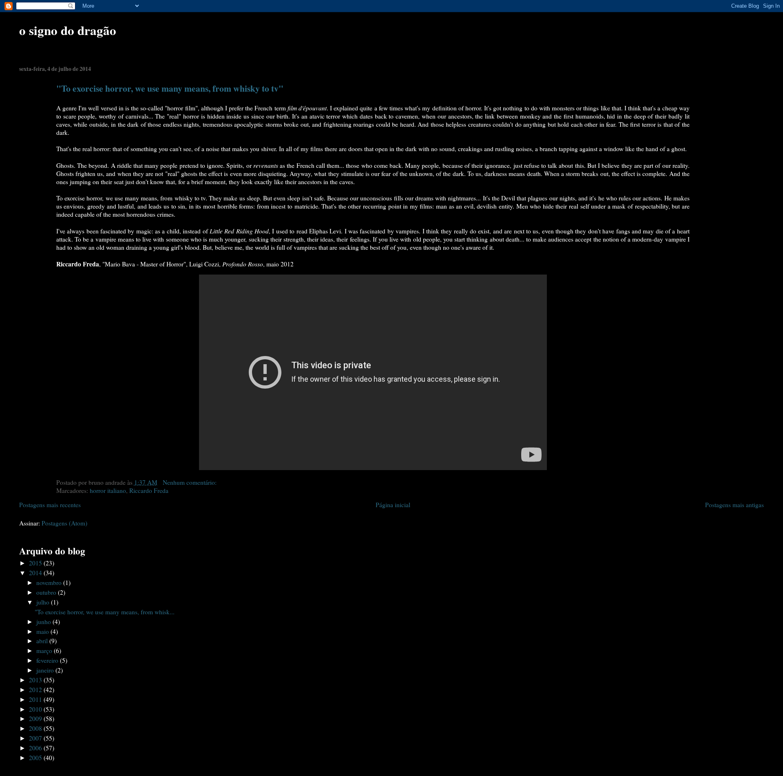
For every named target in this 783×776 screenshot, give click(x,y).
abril (42, 641)
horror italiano (108, 490)
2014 (36, 573)
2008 (36, 728)
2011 (36, 699)
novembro (49, 582)
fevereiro (48, 660)
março (45, 650)
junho (44, 622)
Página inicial (393, 505)
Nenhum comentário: (190, 482)
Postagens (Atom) (64, 523)
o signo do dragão (67, 30)
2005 (36, 758)
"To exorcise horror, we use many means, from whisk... (105, 612)
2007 (36, 738)
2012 (36, 690)
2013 (36, 680)
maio (43, 631)
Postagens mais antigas (734, 505)
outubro (47, 592)
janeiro (45, 670)
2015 (36, 563)
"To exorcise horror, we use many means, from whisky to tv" (169, 88)
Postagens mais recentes (50, 505)
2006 (36, 748)
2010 (36, 709)
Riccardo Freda (148, 490)
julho (43, 602)
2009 (36, 718)
